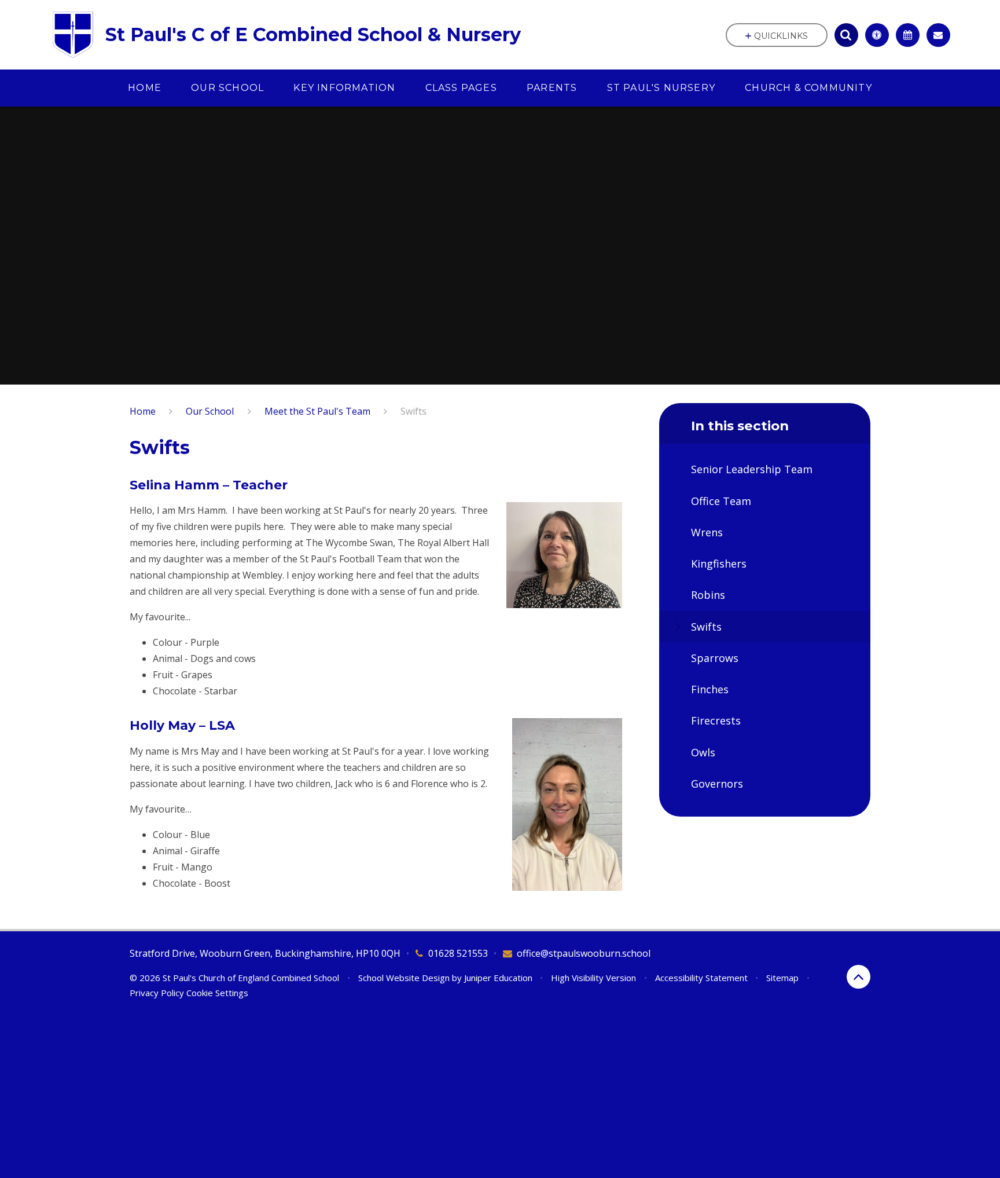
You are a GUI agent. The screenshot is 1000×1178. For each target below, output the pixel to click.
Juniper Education (498, 977)
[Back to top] (858, 977)
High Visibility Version (593, 977)
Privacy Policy (157, 992)
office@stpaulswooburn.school (583, 953)
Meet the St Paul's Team (317, 411)
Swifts (413, 411)
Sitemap (782, 977)
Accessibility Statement (701, 977)
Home (143, 411)
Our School (210, 411)
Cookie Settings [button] (217, 992)
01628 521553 (458, 953)
